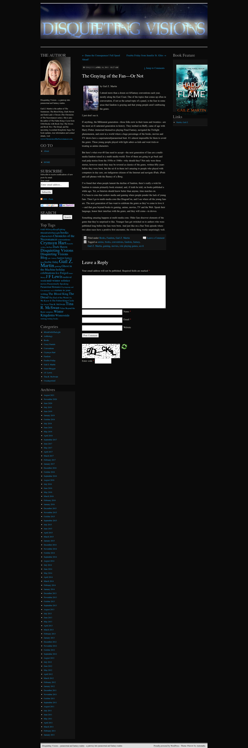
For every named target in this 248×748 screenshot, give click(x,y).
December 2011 (50, 690)
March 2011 (49, 726)
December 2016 (50, 467)
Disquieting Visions (56, 250)
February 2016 (50, 500)
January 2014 (49, 589)
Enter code (88, 360)
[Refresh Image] (124, 346)
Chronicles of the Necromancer (57, 237)
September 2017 (50, 439)
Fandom (110, 237)
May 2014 (48, 573)
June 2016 (48, 488)
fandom (128, 241)
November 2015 (50, 512)
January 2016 (49, 504)
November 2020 (50, 399)
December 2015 (50, 508)
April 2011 (48, 722)
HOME (47, 162)
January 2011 (49, 734)
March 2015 (49, 536)
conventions (117, 241)
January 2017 (49, 463)
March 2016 (49, 496)
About (46, 151)
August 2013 (49, 609)
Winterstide (62, 315)
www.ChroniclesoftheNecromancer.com (56, 138)
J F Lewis (54, 276)
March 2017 (49, 455)
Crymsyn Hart (53, 242)
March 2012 (49, 678)
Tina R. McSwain (57, 304)
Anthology (48, 336)
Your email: (45, 180)
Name (127, 311)
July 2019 (48, 407)
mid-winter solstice (58, 280)
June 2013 (48, 617)
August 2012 (49, 658)
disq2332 (90, 67)
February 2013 (50, 633)
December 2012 (50, 641)
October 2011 (49, 698)
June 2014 (48, 569)
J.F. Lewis (48, 372)
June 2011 (48, 714)
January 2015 (49, 540)
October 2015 (49, 516)
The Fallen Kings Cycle (63, 300)
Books (102, 237)
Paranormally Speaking (57, 283)
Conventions (49, 348)
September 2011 (50, 702)
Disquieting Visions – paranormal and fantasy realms (63, 745)
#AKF (42, 229)
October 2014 (49, 552)
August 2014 (49, 560)
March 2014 (49, 581)
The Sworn (44, 304)
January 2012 (49, 686)
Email (127, 319)
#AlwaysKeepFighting (55, 229)
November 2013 (50, 597)
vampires (49, 311)
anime (101, 241)
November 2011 (50, 694)
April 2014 (48, 577)
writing (43, 318)
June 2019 (48, 411)
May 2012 (48, 670)
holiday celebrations (52, 271)
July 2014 (48, 565)
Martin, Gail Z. (182, 122)
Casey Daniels (49, 344)
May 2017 (48, 447)
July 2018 (48, 423)
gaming (106, 245)
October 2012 (49, 649)
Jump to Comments (154, 68)
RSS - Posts (48, 199)
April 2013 (48, 625)
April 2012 (48, 674)
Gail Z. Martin (123, 237)
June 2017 (48, 443)
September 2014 (50, 556)
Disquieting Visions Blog (54, 256)
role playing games (129, 245)
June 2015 (48, 528)
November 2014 (50, 548)
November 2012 (50, 645)
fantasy (136, 241)
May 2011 (48, 718)
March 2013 (49, 629)
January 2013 (49, 637)
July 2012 (48, 662)
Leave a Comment (155, 237)
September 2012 (50, 653)
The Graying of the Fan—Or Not (112, 75)
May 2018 (48, 431)
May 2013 (48, 621)
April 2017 (48, 451)
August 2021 (49, 395)
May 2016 (48, 492)
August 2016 (49, 480)
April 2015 (48, 532)
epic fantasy (52, 258)
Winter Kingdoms (51, 313)
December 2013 (50, 593)
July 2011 (48, 710)
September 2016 (50, 476)
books (108, 241)
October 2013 (49, 601)
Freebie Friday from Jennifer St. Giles (146, 55)
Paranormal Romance (50, 286)
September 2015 (50, 520)
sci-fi (141, 245)
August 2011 (49, 706)
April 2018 (48, 435)
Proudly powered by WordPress (166, 745)
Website (127, 327)
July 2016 (48, 484)
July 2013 (48, 613)
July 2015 (48, 524)
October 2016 (49, 472)
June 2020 (48, 403)
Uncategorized (49, 380)
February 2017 (50, 459)
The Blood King (58, 294)
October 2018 (49, 419)
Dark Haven (60, 247)
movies (115, 245)
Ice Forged (62, 273)
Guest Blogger (50, 368)
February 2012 (50, 682)
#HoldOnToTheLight (50, 232)
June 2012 (48, 666)
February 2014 (50, 585)
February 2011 (50, 730)
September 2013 (50, 605)
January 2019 (49, 415)
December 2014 (50, 544)
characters (46, 236)
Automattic (201, 745)
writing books (52, 318)
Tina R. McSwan (56, 305)
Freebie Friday (50, 360)
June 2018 (48, 427)
